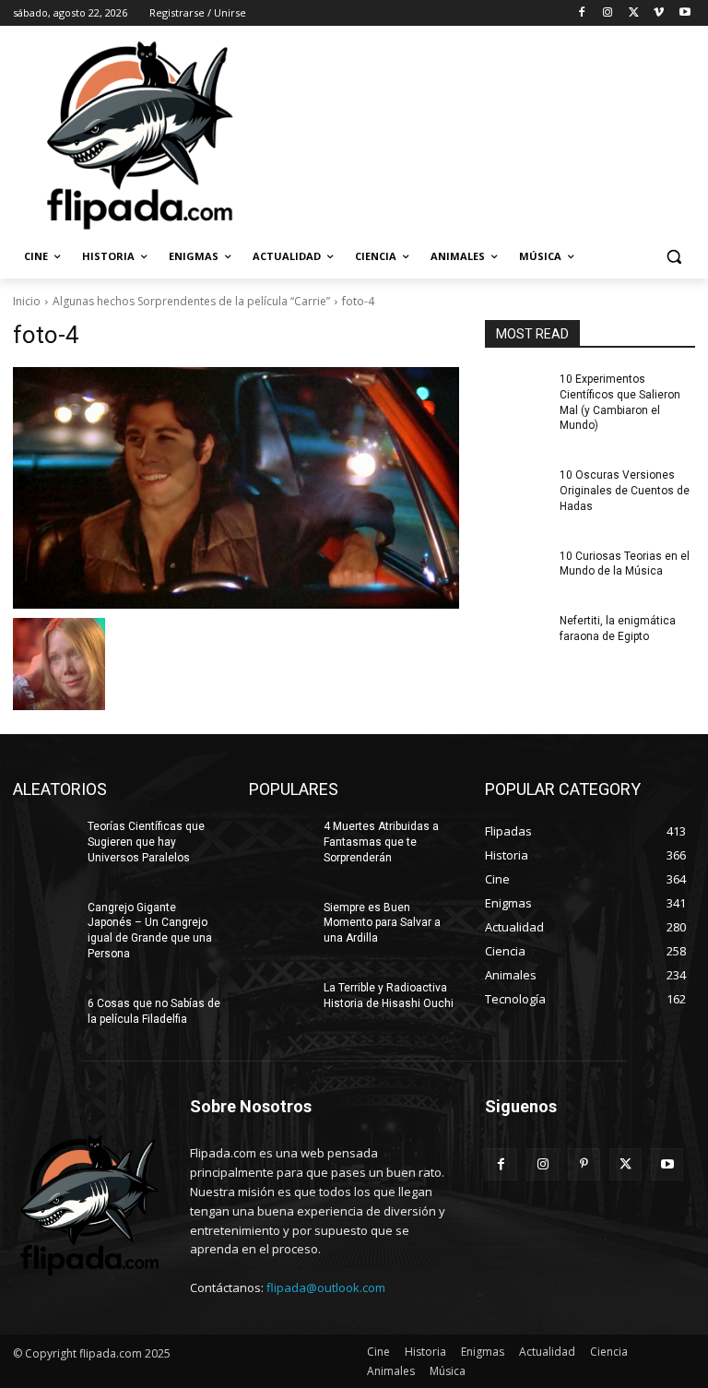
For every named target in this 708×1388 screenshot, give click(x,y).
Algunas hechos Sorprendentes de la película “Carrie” (191, 301)
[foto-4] (236, 488)
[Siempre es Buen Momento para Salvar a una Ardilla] (280, 922)
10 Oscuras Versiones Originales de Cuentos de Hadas (625, 491)
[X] (633, 13)
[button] (673, 257)
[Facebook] (582, 13)
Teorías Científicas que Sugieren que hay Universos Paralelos (146, 842)
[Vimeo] (658, 13)
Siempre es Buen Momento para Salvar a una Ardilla (382, 923)
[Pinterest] (584, 1164)
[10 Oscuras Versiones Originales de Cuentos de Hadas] (516, 490)
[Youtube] (684, 13)
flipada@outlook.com (325, 1287)
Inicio (27, 301)
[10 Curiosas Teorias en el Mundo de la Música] (516, 571)
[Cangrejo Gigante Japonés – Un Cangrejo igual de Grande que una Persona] (44, 922)
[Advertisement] (479, 133)
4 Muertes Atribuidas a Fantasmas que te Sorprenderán (381, 842)
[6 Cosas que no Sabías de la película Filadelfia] (44, 1018)
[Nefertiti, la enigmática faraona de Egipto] (516, 635)
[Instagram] (608, 13)
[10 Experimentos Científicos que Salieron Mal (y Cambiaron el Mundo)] (516, 394)
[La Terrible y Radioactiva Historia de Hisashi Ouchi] (280, 1002)
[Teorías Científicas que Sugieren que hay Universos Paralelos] (44, 841)
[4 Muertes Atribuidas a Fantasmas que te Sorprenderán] (280, 841)
